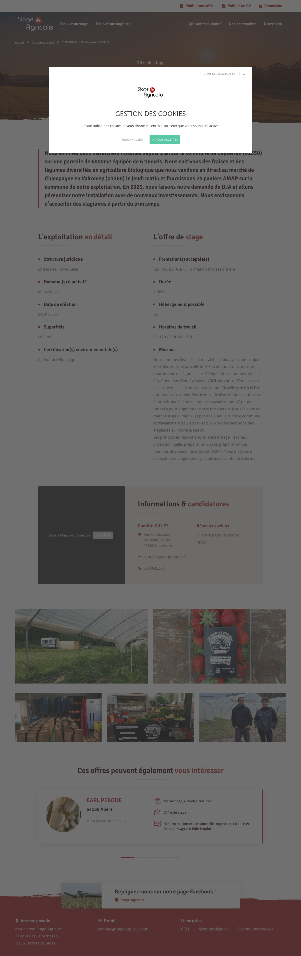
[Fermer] (150, 478)
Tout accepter (166, 139)
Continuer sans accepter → (225, 74)
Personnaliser (132, 139)
